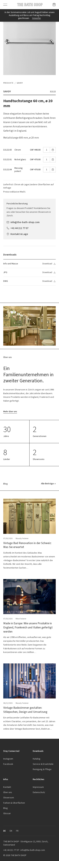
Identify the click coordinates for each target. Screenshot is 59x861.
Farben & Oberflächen (14, 802)
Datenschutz (39, 792)
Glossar (7, 813)
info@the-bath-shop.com (25, 222)
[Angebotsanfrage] (54, 4)
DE (4, 830)
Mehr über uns (10, 411)
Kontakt (7, 787)
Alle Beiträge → (48, 483)
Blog (5, 808)
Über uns (7, 792)
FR (17, 830)
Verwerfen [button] (36, 18)
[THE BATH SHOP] (30, 4)
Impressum (38, 787)
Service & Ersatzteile (43, 764)
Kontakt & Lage (19, 234)
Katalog (36, 758)
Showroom (8, 797)
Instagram (8, 758)
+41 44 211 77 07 (19, 228)
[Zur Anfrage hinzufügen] (53, 149)
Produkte (8, 83)
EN (11, 830)
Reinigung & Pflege (42, 769)
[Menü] (5, 4)
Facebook (8, 764)
